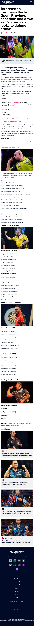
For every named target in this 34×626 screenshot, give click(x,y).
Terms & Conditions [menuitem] (17, 607)
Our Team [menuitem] (17, 594)
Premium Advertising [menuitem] (17, 581)
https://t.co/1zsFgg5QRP (11, 118)
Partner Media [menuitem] (17, 578)
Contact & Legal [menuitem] (17, 601)
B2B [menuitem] (17, 576)
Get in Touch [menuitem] (17, 604)
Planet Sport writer (9, 509)
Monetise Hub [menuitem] (17, 584)
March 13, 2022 (17, 121)
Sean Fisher (6, 32)
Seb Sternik (7, 450)
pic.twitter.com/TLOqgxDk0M (24, 118)
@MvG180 (16, 104)
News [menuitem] (17, 597)
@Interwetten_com (15, 102)
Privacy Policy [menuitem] (17, 609)
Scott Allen (7, 480)
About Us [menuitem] (17, 591)
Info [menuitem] (17, 588)
